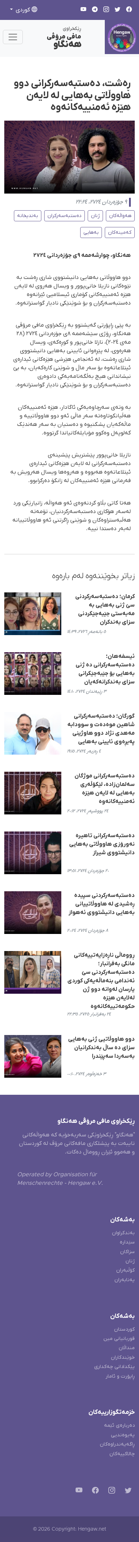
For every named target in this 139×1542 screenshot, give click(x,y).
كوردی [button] (22, 10)
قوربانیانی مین (119, 1338)
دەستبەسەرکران (64, 215)
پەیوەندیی (123, 1435)
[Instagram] (110, 1491)
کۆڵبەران (125, 1270)
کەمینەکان (120, 232)
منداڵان (127, 1348)
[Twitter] (127, 1491)
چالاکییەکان (122, 1454)
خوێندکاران (123, 1357)
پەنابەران (124, 1280)
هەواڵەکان (120, 215)
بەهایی (91, 232)
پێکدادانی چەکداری (114, 1366)
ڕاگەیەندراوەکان (117, 1444)
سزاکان (127, 1251)
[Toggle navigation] (13, 37)
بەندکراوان (123, 1233)
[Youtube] (77, 1491)
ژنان (95, 215)
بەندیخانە (27, 215)
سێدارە (127, 1242)
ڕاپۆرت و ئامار (120, 1376)
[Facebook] (94, 1491)
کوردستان (124, 1329)
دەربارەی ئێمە (119, 1425)
